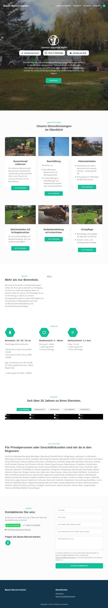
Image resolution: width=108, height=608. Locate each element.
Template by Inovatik (60, 604)
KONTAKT (96, 6)
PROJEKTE (87, 6)
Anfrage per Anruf (31, 53)
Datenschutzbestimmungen (65, 558)
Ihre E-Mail (62, 517)
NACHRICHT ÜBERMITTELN (79, 566)
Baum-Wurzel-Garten (15, 5)
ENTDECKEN (54, 80)
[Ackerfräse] (7, 418)
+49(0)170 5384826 (32, 525)
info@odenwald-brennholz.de (19, 529)
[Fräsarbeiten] (81, 415)
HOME (52, 6)
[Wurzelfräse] (81, 418)
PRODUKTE (77, 6)
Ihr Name (61, 510)
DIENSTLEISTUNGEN (64, 6)
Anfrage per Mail (79, 53)
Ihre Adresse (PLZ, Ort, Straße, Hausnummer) (73, 532)
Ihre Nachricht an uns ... (66, 539)
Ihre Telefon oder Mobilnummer (69, 524)
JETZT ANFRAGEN (20, 188)
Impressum (60, 594)
